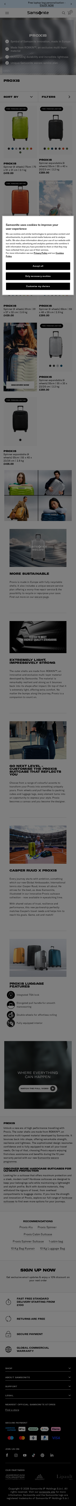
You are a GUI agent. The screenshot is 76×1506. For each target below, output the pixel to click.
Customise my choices (38, 286)
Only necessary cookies (38, 276)
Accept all (38, 266)
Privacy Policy (40, 253)
